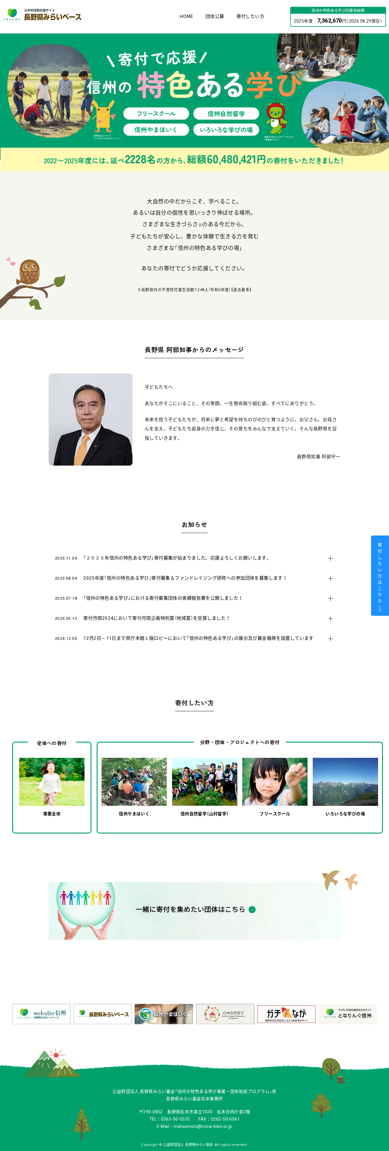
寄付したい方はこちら (379, 572)
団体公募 (214, 16)
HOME (186, 16)
